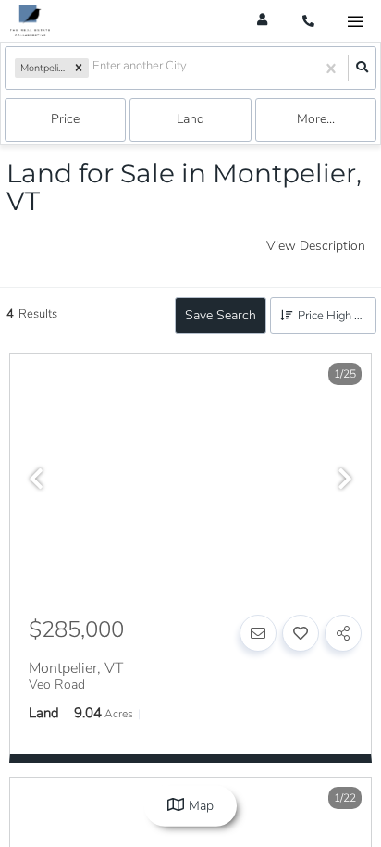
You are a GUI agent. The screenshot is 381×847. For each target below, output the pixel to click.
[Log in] (262, 21)
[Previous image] (36, 480)
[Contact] (258, 633)
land (190, 119)
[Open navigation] (354, 22)
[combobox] (93, 68)
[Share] (343, 633)
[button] (78, 68)
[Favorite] (300, 633)
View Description (315, 246)
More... (316, 119)
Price (65, 119)
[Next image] (345, 480)
